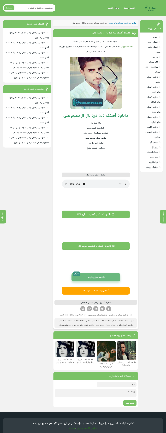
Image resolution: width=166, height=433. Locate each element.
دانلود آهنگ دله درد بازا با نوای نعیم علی (76, 325)
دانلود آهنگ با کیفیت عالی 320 (94, 214)
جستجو (9, 7)
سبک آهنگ (152, 152)
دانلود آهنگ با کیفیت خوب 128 (94, 246)
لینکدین (95, 308)
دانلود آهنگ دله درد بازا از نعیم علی (111, 32)
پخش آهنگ (113, 8)
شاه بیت (154, 157)
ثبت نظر (130, 403)
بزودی (155, 57)
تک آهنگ (153, 62)
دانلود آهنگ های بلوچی (118, 315)
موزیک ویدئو (152, 167)
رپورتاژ (155, 147)
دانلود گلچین (152, 127)
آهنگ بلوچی (127, 46)
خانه (134, 23)
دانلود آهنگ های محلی (119, 23)
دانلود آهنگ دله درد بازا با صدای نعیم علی (114, 325)
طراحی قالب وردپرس (87, 428)
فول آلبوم (153, 162)
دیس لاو (154, 142)
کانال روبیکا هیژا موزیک (96, 290)
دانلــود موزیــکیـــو (89, 276)
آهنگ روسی (152, 42)
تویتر (102, 308)
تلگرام (82, 308)
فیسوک (108, 308)
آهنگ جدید (129, 8)
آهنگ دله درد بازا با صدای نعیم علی (107, 320)
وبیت (72, 428)
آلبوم (155, 37)
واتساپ (89, 308)
